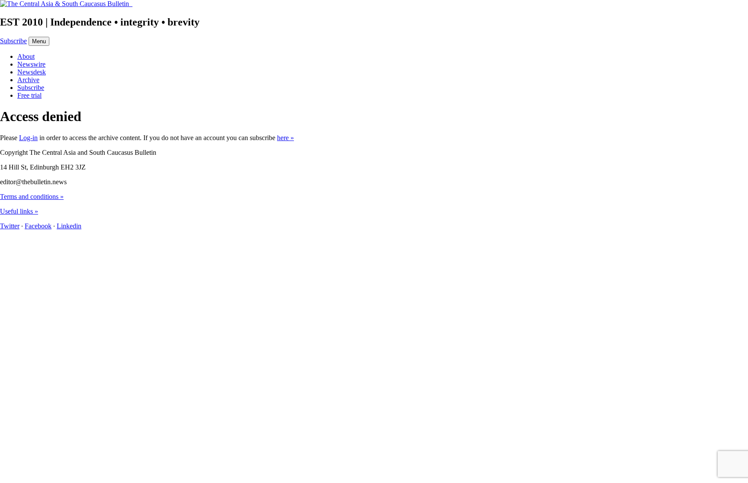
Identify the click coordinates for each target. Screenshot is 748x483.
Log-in (28, 137)
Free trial (29, 95)
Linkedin (69, 226)
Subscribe (13, 41)
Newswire (31, 64)
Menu (39, 41)
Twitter (9, 226)
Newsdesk (31, 72)
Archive (28, 79)
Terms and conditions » (32, 196)
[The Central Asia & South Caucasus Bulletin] (66, 3)
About (26, 56)
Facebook (38, 226)
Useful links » (19, 211)
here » (285, 137)
